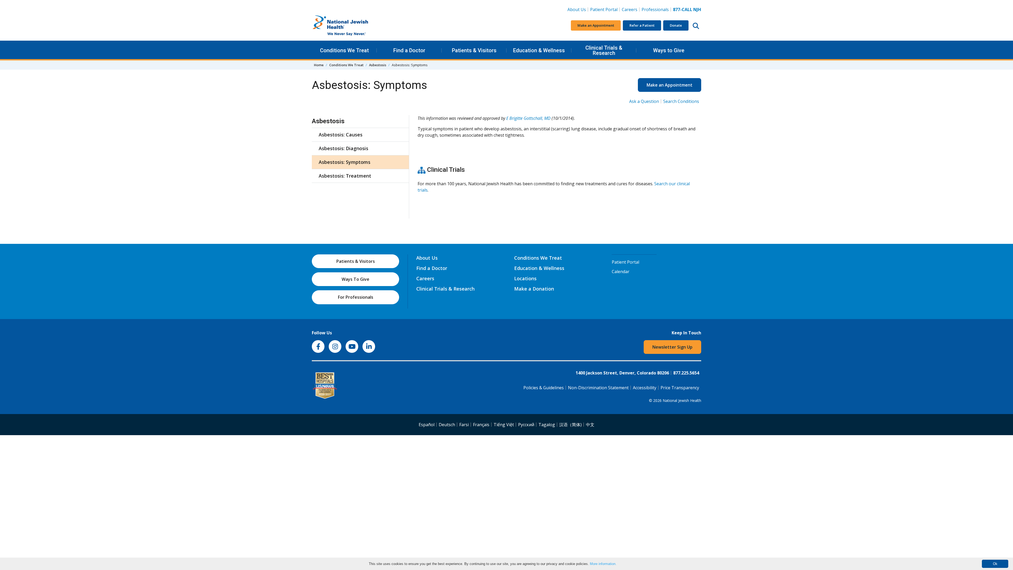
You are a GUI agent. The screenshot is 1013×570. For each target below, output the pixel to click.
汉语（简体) (570, 425)
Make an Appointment (595, 25)
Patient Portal (604, 9)
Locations (525, 278)
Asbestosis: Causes (340, 134)
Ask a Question (644, 101)
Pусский (526, 425)
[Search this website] (696, 25)
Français (481, 425)
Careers (630, 9)
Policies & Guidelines (543, 388)
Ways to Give (668, 50)
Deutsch (447, 425)
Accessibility (644, 388)
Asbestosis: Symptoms (344, 162)
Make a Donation (534, 289)
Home (319, 65)
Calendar (620, 271)
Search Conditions (681, 101)
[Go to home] (351, 25)
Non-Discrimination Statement (598, 388)
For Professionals (355, 297)
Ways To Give (355, 279)
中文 (590, 425)
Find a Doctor (409, 50)
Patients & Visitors (474, 50)
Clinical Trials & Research (603, 50)
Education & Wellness (539, 50)
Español (426, 425)
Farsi (464, 425)
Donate (676, 25)
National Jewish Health (682, 400)
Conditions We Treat (344, 50)
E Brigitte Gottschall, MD (528, 118)
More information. (603, 564)
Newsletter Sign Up (672, 347)
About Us (576, 9)
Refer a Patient (641, 25)
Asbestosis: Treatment (345, 176)
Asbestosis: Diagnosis (343, 148)
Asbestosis (377, 65)
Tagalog (546, 425)
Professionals (655, 9)
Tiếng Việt (504, 425)
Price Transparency (680, 388)
